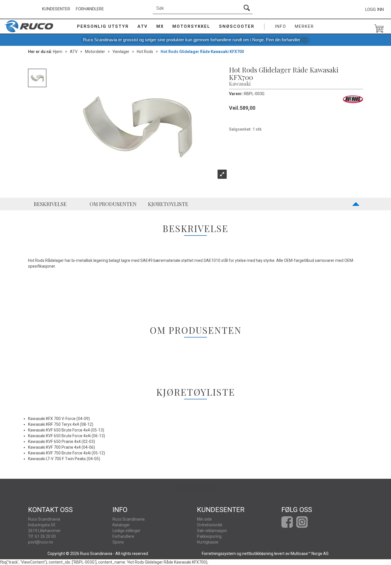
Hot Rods (145, 51)
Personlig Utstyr (103, 26)
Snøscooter (236, 26)
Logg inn (374, 9)
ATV (142, 26)
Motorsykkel (191, 26)
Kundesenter (56, 9)
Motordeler (95, 51)
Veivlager (120, 51)
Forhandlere (90, 9)
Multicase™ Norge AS (310, 553)
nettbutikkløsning (257, 553)
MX (160, 26)
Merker (304, 26)
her (304, 40)
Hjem (57, 51)
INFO (280, 26)
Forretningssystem (219, 553)
